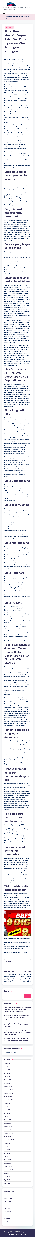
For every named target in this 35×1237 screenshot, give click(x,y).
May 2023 (7, 1180)
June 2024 (7, 1150)
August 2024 (7, 1143)
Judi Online (9, 27)
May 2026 (7, 1073)
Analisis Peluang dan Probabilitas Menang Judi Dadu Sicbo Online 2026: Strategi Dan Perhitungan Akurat (17, 1032)
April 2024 (7, 1156)
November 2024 (8, 1133)
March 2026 (7, 1080)
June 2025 (7, 1110)
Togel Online (7, 1221)
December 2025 (8, 1090)
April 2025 (7, 1116)
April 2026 (7, 1076)
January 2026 (8, 1086)
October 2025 (8, 1096)
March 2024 (7, 1160)
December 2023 (8, 1170)
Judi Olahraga (8, 1205)
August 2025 (7, 1103)
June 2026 (7, 1070)
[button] (10, 965)
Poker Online (7, 1211)
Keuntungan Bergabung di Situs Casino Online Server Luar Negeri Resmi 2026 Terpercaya (16, 1024)
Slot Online (7, 1218)
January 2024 (8, 1166)
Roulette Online (8, 1215)
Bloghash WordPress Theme (17, 1234)
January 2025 (8, 1126)
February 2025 (8, 1123)
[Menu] (4, 13)
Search (7, 991)
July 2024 (6, 1146)
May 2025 (7, 1113)
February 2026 (8, 1083)
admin (9, 962)
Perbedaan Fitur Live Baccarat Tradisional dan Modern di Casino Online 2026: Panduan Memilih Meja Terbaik (17, 1009)
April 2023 (7, 1183)
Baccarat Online (8, 1195)
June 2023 (7, 1176)
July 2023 (6, 1173)
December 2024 (8, 1130)
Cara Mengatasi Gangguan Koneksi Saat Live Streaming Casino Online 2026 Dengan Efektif (17, 1017)
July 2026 (6, 1066)
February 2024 (8, 1163)
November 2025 (8, 1093)
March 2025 (7, 1120)
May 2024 (7, 1153)
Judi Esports (7, 1201)
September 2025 (9, 1100)
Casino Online (8, 1198)
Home (3, 16)
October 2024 (8, 1136)
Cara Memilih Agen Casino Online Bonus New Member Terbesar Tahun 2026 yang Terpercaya (16, 1040)
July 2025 (6, 1106)
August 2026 (7, 1063)
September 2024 (9, 1140)
